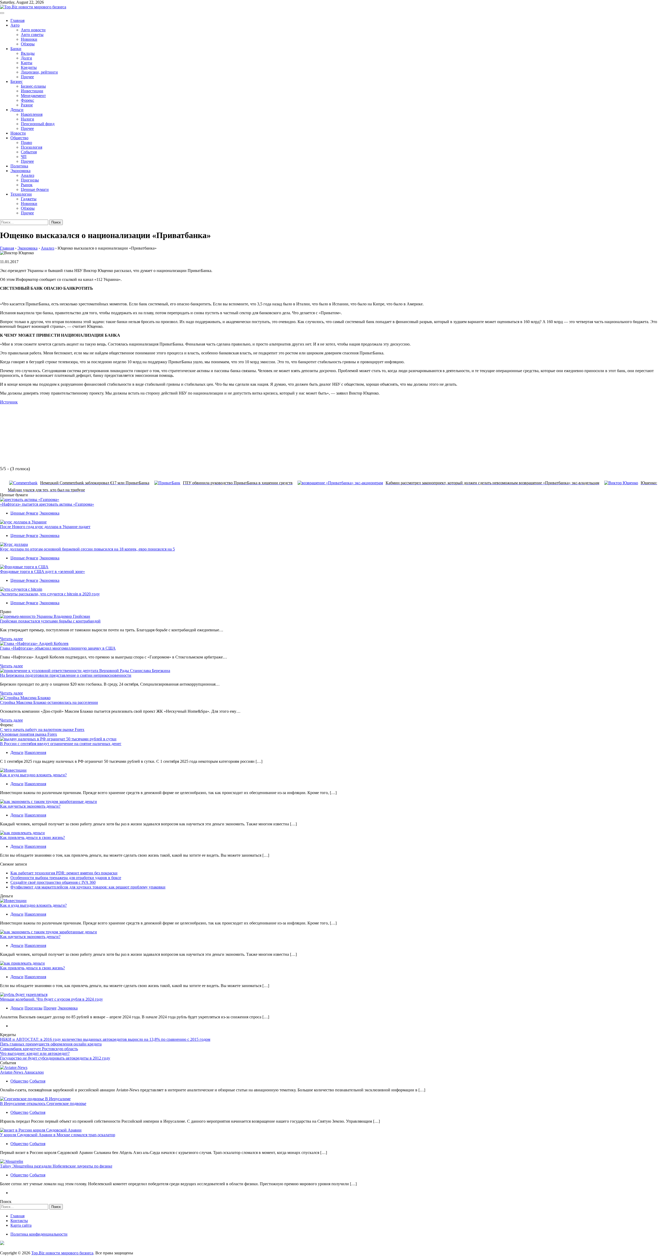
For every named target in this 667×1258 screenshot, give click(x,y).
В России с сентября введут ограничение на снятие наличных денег (60, 743)
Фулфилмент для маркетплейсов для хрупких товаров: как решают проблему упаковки (87, 887)
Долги (26, 58)
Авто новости (33, 30)
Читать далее (11, 639)
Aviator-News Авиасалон (22, 1072)
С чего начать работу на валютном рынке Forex (42, 729)
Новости (18, 133)
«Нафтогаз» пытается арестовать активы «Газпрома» (47, 504)
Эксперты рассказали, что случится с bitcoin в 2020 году (50, 594)
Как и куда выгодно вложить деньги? (33, 775)
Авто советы (32, 34)
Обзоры (28, 44)
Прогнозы (30, 180)
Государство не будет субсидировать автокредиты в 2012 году (55, 1058)
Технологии (21, 194)
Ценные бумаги (35, 189)
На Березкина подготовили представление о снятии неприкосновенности (65, 675)
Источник (9, 402)
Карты (26, 63)
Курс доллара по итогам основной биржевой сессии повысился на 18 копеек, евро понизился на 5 (87, 549)
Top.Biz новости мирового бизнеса (62, 1253)
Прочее (27, 77)
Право (26, 142)
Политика (19, 166)
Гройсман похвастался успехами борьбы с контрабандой (50, 621)
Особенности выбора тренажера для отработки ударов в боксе (65, 877)
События (29, 152)
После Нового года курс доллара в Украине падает (45, 526)
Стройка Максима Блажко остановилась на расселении (49, 702)
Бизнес (16, 81)
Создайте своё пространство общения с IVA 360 (53, 882)
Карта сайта (21, 1225)
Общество (19, 138)
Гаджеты (28, 199)
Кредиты (29, 67)
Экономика (20, 170)
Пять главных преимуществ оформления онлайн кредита (51, 1044)
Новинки (29, 39)
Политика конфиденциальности (38, 1234)
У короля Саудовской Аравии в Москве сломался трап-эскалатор (57, 1135)
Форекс (27, 100)
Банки (15, 48)
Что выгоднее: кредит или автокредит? (35, 1053)
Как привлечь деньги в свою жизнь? (32, 837)
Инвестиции (32, 91)
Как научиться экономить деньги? (30, 806)
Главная (17, 20)
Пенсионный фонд (37, 124)
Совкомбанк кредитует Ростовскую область (39, 1049)
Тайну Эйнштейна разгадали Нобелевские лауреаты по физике (56, 1166)
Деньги (16, 109)
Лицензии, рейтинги (39, 72)
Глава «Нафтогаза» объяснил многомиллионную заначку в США (58, 648)
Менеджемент (33, 95)
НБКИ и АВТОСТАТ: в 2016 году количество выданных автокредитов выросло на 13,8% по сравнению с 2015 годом (105, 1039)
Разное (27, 105)
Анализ (27, 175)
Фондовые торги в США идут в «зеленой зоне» (42, 571)
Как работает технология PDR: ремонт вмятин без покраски (64, 873)
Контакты (19, 1220)
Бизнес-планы (33, 86)
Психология (31, 147)
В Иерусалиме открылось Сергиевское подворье (43, 1103)
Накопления (31, 114)
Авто (15, 25)
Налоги (27, 119)
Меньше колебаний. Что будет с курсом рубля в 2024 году (51, 999)
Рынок (27, 185)
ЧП (24, 156)
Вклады (28, 53)
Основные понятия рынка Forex (28, 734)
